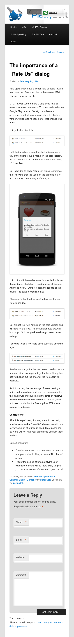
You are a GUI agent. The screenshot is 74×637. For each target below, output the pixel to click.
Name (21, 522)
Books (13, 27)
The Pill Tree (38, 34)
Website (20, 557)
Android (53, 34)
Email (21, 540)
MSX (24, 27)
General (14, 479)
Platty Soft (45, 479)
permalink (18, 482)
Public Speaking (18, 34)
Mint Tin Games (39, 27)
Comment (21, 574)
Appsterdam (49, 476)
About (13, 41)
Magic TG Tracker (28, 479)
